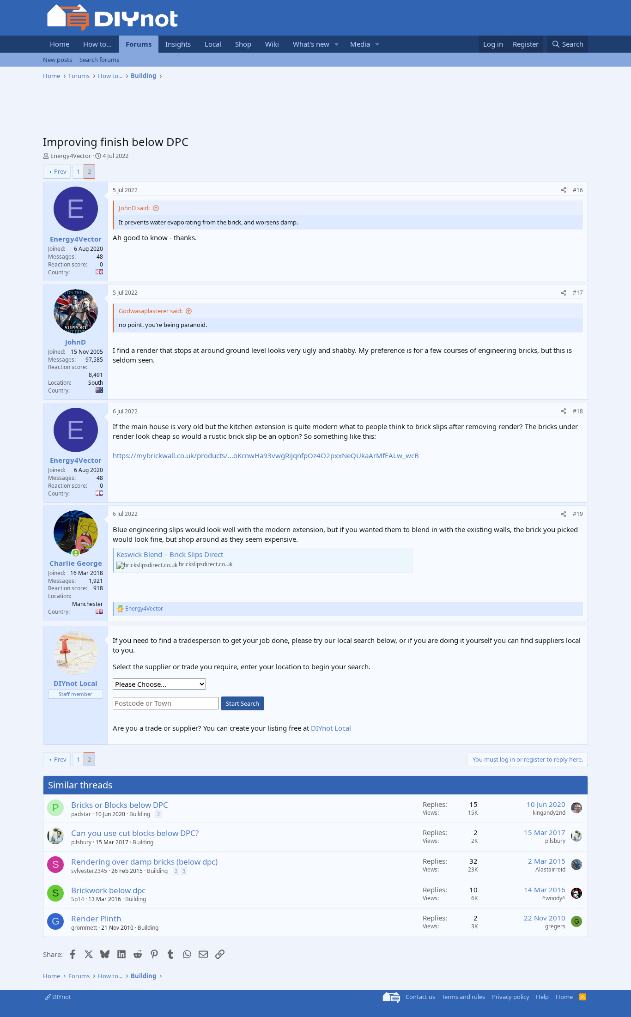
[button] (336, 44)
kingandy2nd (549, 813)
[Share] (564, 190)
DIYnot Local (331, 727)
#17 (578, 293)
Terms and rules (463, 997)
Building (139, 814)
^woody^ (553, 898)
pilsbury (81, 842)
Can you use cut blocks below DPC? (135, 833)
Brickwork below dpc (108, 890)
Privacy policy (510, 997)
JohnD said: (134, 208)
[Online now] (75, 553)
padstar (81, 814)
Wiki (272, 43)
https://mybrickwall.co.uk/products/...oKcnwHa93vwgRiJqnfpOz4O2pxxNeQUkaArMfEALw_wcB (266, 455)
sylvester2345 (89, 871)
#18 (578, 411)
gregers (555, 926)
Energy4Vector (70, 155)
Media (360, 43)
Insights (178, 43)
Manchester (87, 604)
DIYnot (61, 997)
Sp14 (77, 899)
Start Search (242, 703)
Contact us (420, 997)
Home (59, 43)
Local (213, 43)
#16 (578, 190)
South (95, 383)
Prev (60, 171)
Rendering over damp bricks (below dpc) (144, 861)
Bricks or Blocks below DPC (119, 804)
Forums (139, 43)
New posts (57, 59)
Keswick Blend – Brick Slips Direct (169, 554)
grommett (84, 928)
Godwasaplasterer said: (150, 311)
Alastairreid (550, 869)
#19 (578, 514)
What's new (311, 43)
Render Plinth (96, 918)
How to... (97, 43)
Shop (243, 43)
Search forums (99, 59)
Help (542, 997)
